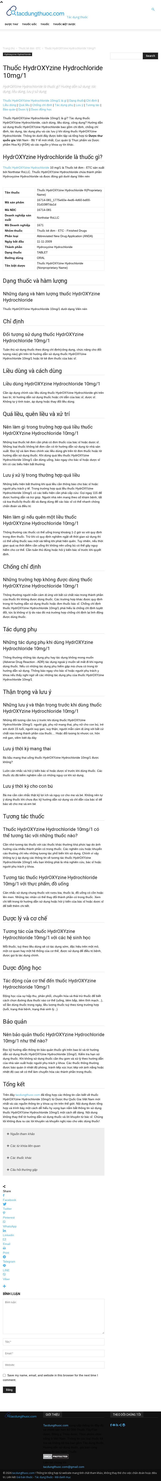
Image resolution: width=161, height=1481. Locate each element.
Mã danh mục (63, 1477)
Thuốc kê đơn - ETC (30, 48)
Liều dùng (9, 105)
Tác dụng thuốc (44, 1477)
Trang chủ (9, 48)
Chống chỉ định (42, 105)
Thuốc (44, 24)
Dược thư (11, 24)
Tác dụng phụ (64, 105)
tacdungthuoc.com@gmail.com (63, 1466)
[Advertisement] (52, 35)
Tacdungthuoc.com (55, 1425)
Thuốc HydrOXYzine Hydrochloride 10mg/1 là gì (35, 100)
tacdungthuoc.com (28, 1094)
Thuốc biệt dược (64, 24)
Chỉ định (91, 100)
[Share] (120, 1425)
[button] (153, 10)
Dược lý (23, 109)
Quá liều (24, 105)
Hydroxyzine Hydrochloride (17, 54)
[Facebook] (111, 1425)
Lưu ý (79, 105)
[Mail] (114, 1425)
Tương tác (93, 105)
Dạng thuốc (76, 100)
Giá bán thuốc (24, 1477)
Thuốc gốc (29, 24)
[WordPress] (123, 1425)
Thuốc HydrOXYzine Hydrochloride (26, 167)
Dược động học (41, 109)
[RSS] (117, 1425)
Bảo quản (9, 109)
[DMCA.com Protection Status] (56, 1458)
